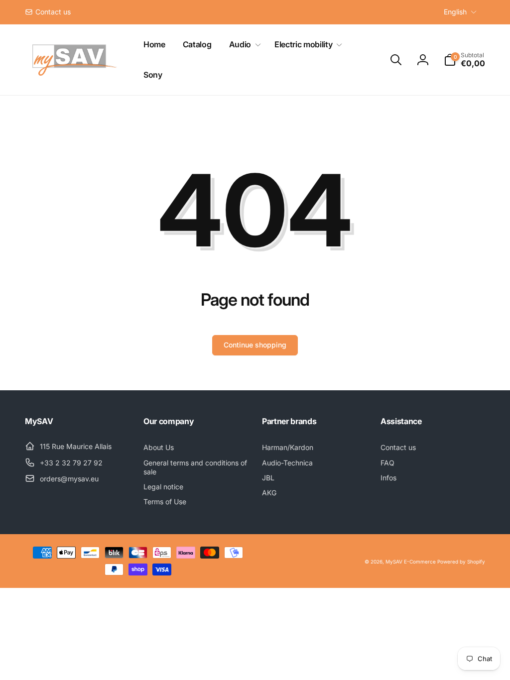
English (455, 11)
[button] (243, 44)
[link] (48, 11)
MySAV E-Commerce (410, 562)
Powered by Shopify (461, 562)
